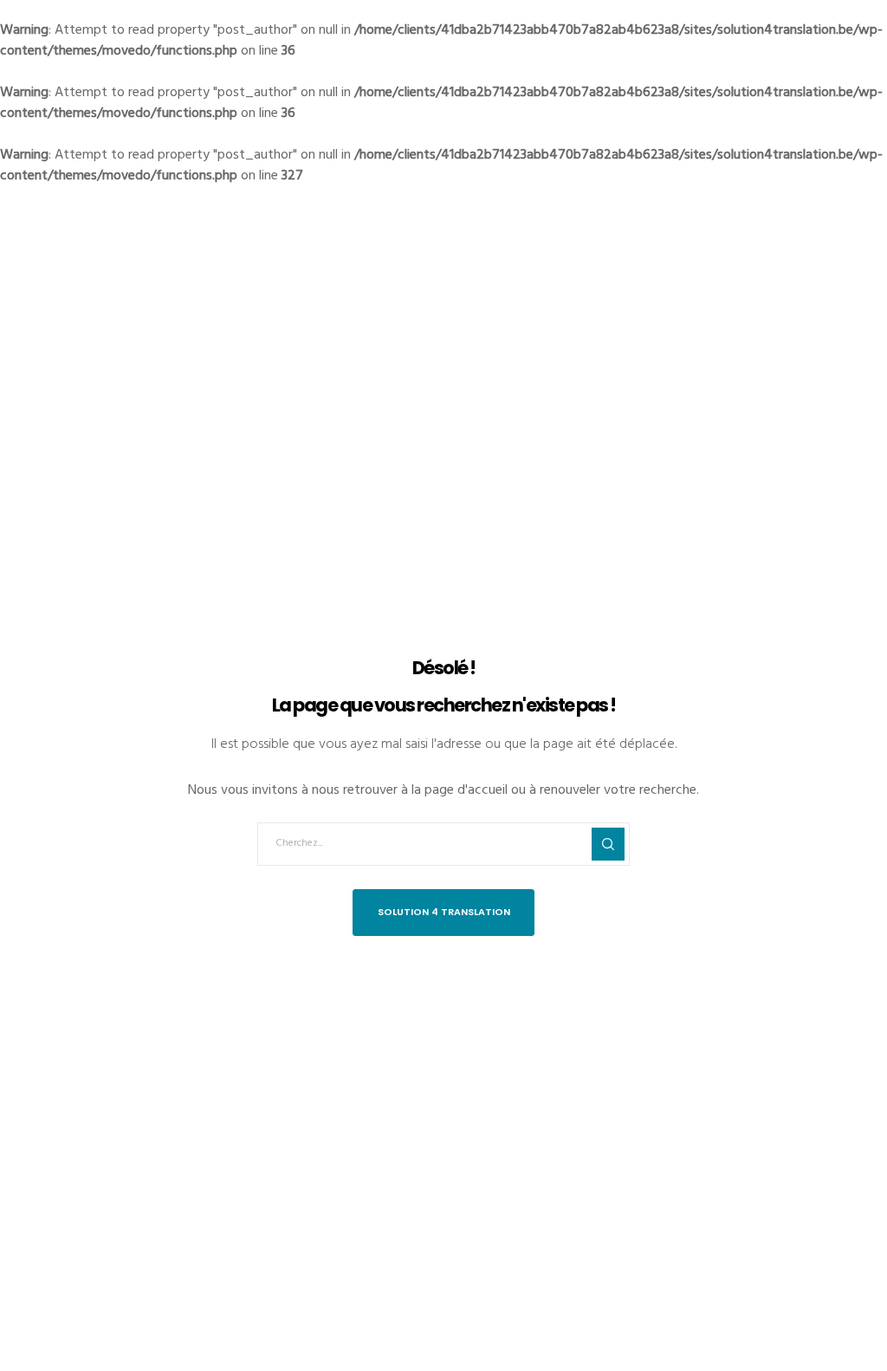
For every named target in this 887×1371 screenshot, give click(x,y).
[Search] (608, 844)
